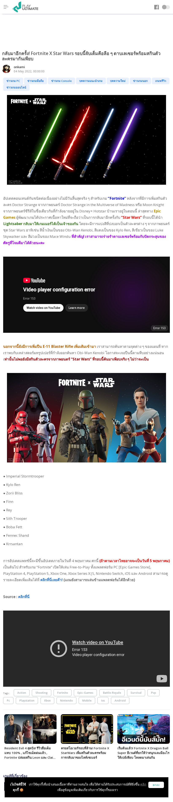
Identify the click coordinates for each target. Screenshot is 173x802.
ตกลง (156, 785)
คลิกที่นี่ (24, 596)
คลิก (143, 784)
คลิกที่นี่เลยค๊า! (51, 579)
